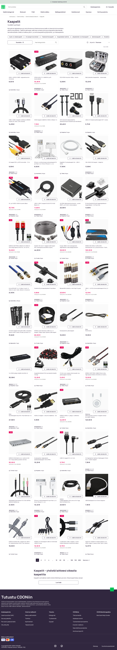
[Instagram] (55, 646)
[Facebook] (61, 646)
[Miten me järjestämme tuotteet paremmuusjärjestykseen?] (87, 42)
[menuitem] (8, 12)
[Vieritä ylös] (112, 589)
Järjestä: (92, 42)
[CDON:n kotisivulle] (3, 7)
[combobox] (47, 7)
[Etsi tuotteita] (84, 7)
